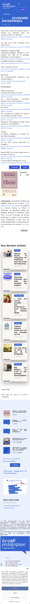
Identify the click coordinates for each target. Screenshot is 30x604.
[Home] (10, 11)
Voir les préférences (15, 597)
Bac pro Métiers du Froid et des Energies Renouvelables (20, 371)
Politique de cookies (14, 601)
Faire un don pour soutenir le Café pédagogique (19, 430)
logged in (16, 394)
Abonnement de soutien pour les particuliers (19, 439)
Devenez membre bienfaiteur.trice (19, 421)
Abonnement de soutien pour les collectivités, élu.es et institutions (19, 449)
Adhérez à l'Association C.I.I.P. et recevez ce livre (19, 411)
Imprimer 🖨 (14, 167)
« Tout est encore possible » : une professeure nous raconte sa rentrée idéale (20, 306)
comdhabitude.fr (8, 508)
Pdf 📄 (25, 167)
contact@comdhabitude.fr (11, 505)
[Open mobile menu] (19, 3)
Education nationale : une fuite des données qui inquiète (20, 281)
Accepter (15, 588)
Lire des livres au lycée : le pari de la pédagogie (20, 351)
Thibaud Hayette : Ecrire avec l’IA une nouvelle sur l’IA (20, 330)
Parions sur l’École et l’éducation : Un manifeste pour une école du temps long (20, 259)
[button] (27, 568)
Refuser (15, 593)
